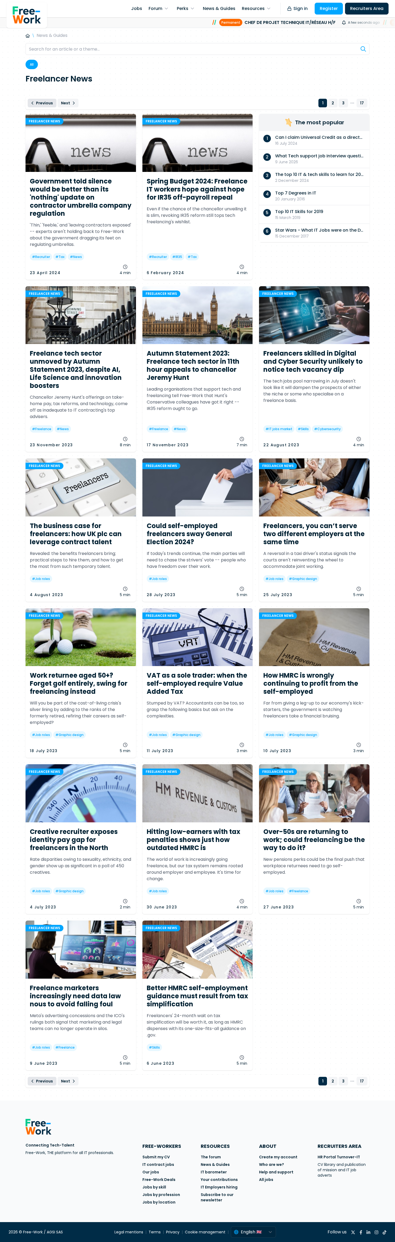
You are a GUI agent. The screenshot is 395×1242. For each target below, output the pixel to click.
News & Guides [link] (215, 1164)
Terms (155, 1232)
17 (362, 103)
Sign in (300, 8)
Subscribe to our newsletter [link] (217, 1197)
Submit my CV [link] (156, 1157)
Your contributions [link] (219, 1179)
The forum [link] (211, 1157)
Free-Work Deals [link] (158, 1179)
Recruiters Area (366, 8)
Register (329, 8)
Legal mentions (128, 1232)
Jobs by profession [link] (161, 1194)
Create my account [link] (278, 1157)
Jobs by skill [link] (154, 1187)
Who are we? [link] (271, 1164)
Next (65, 103)
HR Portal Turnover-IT (339, 1157)
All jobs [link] (266, 1179)
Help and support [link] (276, 1172)
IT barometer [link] (214, 1172)
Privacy (172, 1232)
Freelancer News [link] (44, 121)
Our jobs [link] (150, 1172)
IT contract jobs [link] (158, 1164)
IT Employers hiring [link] (219, 1187)
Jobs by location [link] (158, 1202)
